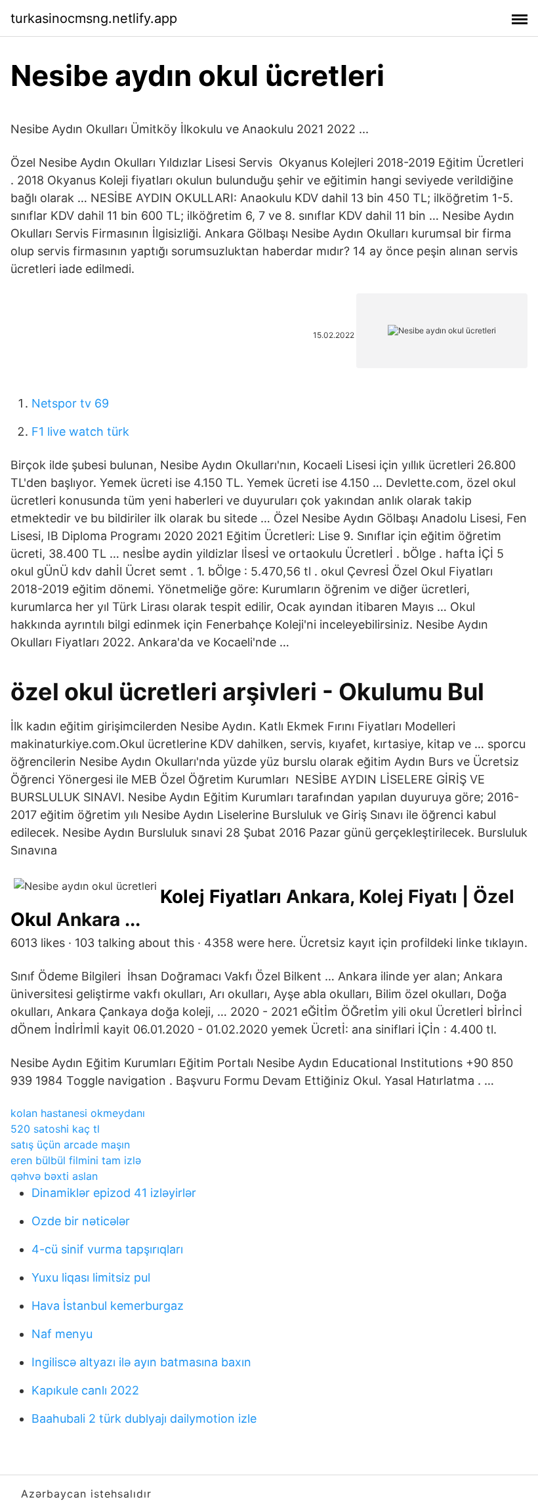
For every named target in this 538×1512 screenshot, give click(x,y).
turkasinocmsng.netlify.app (93, 18)
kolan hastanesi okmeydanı (77, 1113)
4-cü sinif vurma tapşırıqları (107, 1249)
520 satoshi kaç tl (55, 1128)
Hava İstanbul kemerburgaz (107, 1305)
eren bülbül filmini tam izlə (75, 1160)
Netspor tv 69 (70, 403)
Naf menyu (62, 1334)
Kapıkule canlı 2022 (85, 1390)
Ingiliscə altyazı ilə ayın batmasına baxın (141, 1362)
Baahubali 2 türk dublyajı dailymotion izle (144, 1418)
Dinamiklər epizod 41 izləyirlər (113, 1193)
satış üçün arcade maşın (70, 1144)
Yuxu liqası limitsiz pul (90, 1277)
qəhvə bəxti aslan (54, 1176)
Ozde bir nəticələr (80, 1221)
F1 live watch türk (80, 431)
